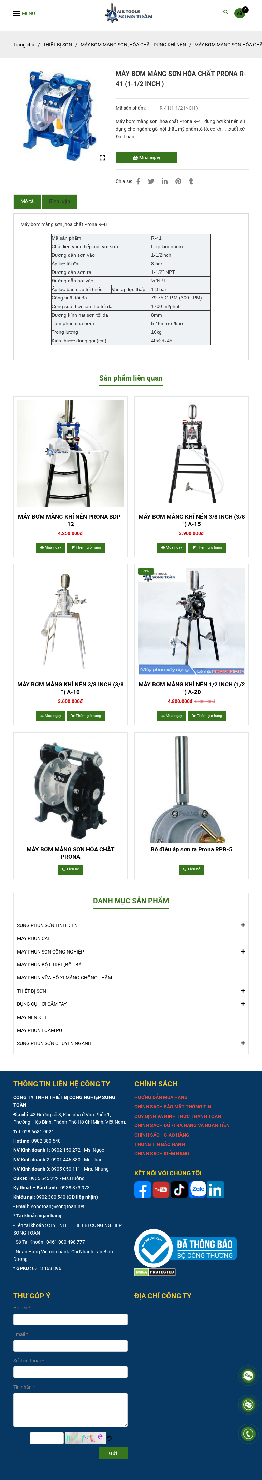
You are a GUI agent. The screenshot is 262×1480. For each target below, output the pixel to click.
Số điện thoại (27, 1360)
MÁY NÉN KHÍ (31, 1017)
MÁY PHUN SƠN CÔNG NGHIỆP (50, 952)
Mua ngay (149, 157)
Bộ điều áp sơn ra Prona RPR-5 (191, 849)
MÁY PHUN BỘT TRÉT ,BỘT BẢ (49, 965)
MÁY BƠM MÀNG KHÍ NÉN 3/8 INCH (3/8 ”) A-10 (70, 688)
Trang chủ (23, 45)
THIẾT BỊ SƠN (57, 45)
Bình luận (59, 201)
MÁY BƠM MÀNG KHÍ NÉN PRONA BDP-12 (70, 520)
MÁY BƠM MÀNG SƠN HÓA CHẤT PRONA (71, 853)
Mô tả (27, 201)
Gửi (113, 1453)
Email (19, 1334)
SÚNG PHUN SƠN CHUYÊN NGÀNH (54, 1043)
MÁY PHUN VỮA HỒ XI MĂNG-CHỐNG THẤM (64, 978)
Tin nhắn (22, 1387)
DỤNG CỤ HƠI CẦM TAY (42, 1004)
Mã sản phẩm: (131, 108)
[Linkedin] (165, 181)
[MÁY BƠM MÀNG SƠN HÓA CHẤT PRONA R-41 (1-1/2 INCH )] (131, 13)
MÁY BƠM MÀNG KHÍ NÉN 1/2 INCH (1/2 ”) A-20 (192, 688)
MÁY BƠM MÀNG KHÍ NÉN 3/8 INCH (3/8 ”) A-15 (192, 520)
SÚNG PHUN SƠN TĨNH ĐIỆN (47, 925)
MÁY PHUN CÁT (33, 938)
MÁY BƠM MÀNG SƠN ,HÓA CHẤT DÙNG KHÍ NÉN (133, 45)
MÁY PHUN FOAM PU (39, 1030)
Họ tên (20, 1307)
